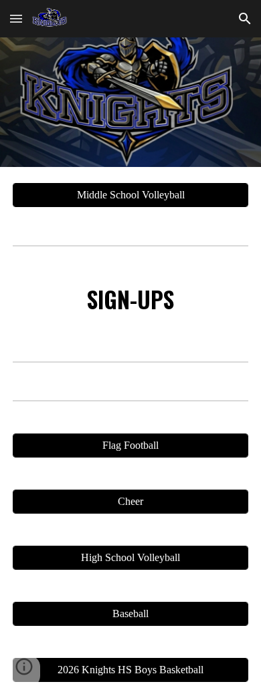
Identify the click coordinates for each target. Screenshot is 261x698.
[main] (130, 301)
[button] (16, 18)
